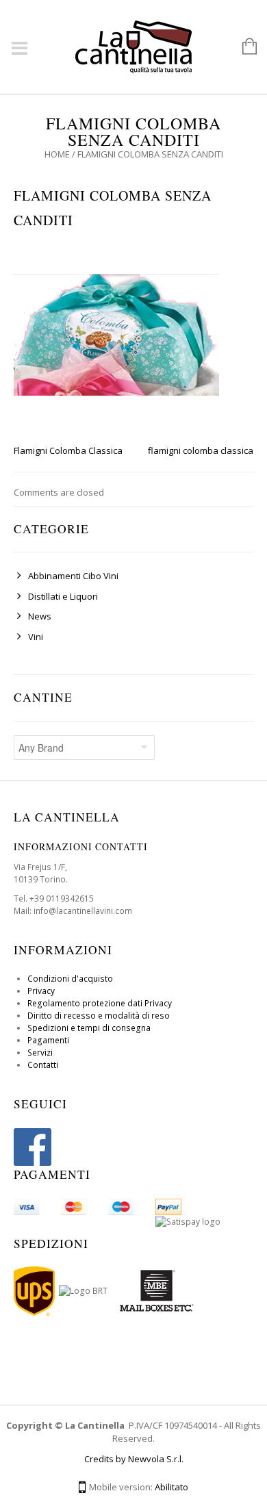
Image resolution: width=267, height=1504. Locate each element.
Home (57, 154)
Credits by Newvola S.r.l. (133, 1459)
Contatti (42, 1065)
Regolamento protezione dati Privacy (99, 1003)
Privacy (41, 991)
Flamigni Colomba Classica (68, 450)
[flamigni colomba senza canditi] (116, 333)
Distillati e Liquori (63, 596)
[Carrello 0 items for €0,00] (243, 47)
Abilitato (171, 1487)
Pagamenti (48, 1040)
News (39, 616)
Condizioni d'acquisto (70, 978)
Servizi (40, 1052)
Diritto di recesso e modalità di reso (98, 1015)
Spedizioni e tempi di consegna (89, 1028)
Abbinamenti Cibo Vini (73, 576)
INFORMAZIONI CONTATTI (81, 846)
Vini (35, 636)
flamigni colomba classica (200, 450)
